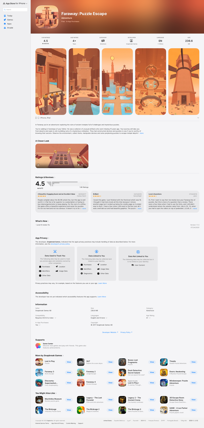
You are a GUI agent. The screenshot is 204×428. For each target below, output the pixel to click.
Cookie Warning (71, 423)
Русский (135, 420)
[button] (15, 16)
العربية (129, 420)
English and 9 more (98, 318)
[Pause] (78, 165)
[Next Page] (201, 201)
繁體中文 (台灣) (193, 420)
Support (80, 423)
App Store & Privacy (57, 423)
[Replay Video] (38, 165)
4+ (147, 318)
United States (108, 420)
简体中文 (143, 420)
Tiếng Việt (184, 420)
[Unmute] (82, 165)
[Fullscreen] (85, 165)
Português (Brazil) (172, 420)
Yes (36, 325)
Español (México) (119, 420)
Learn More (102, 283)
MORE (84, 208)
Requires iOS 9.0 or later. (44, 318)
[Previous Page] (33, 201)
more (142, 133)
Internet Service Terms (42, 423)
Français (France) (154, 420)
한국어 (163, 420)
